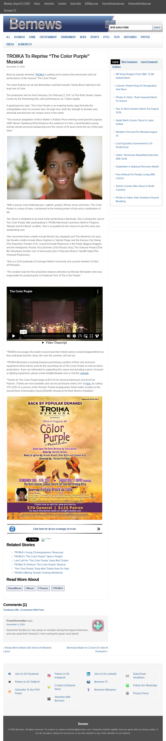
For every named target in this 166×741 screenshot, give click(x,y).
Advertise (49, 3)
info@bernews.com (81, 729)
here (88, 383)
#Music (30, 588)
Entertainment (48, 37)
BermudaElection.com (139, 3)
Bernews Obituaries (105, 689)
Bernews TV (101, 681)
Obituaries (130, 37)
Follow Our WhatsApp (145, 685)
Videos (10, 44)
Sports (94, 37)
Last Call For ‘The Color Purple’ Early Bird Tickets (41, 560)
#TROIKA (57, 588)
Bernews (83, 724)
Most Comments (129, 62)
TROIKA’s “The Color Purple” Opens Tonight (38, 556)
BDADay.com (91, 3)
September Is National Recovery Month (137, 166)
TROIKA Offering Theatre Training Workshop (38, 572)
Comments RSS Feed (32, 610)
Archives (116, 67)
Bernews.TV (10, 10)
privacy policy (148, 729)
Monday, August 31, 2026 (17, 3)
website (84, 373)
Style (106, 37)
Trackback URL (11, 610)
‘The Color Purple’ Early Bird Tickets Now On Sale (41, 568)
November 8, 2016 (15, 624)
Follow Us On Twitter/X (27, 681)
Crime (32, 37)
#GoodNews (15, 588)
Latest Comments (149, 62)
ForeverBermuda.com (113, 3)
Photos (145, 37)
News (83, 37)
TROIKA (39, 74)
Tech (117, 37)
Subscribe (75, 3)
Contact (62, 3)
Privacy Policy (141, 693)
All (8, 37)
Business (19, 37)
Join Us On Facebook (27, 673)
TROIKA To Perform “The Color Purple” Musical (40, 564)
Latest (115, 62)
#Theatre (43, 588)
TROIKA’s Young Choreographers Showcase (38, 552)
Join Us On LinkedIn (105, 673)
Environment (68, 37)
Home (37, 3)
